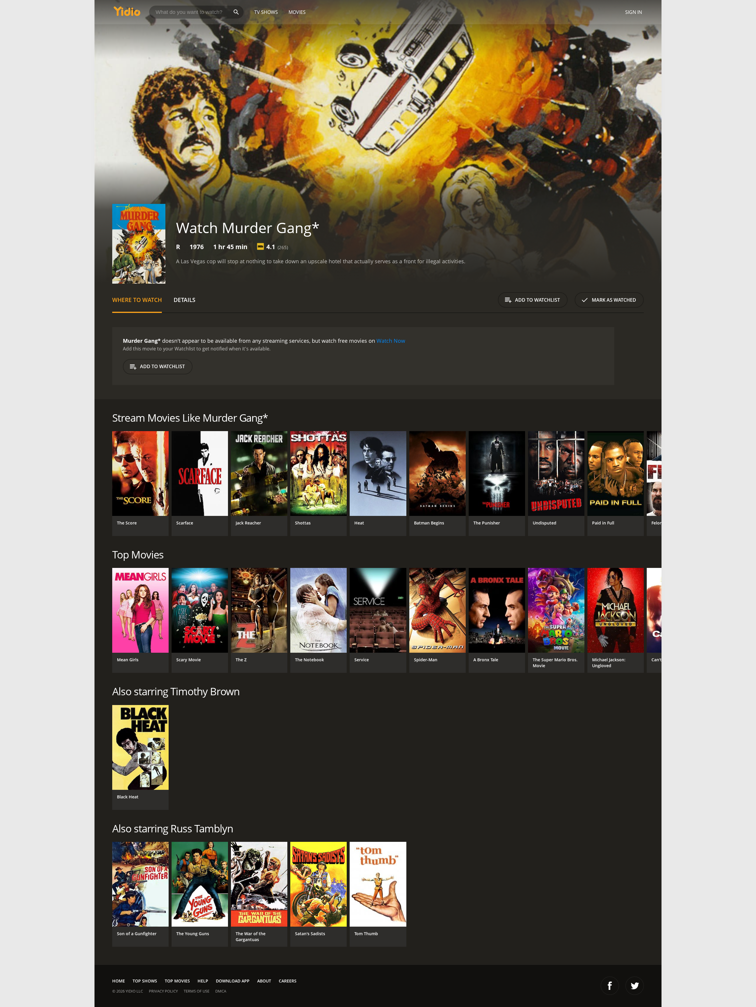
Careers (287, 981)
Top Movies (177, 981)
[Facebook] (610, 986)
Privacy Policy (163, 991)
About (264, 981)
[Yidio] (127, 13)
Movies (297, 12)
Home (118, 981)
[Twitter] (634, 986)
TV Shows (266, 12)
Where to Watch (137, 300)
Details (184, 300)
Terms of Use (196, 991)
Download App (233, 981)
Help (203, 981)
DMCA (220, 991)
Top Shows (145, 981)
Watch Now (391, 340)
